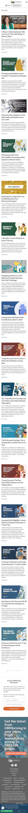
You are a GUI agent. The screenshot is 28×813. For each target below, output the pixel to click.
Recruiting (21, 778)
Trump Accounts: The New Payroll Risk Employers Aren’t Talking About (12, 482)
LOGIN (9, 5)
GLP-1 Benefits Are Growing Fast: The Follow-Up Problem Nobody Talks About (13, 400)
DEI (22, 788)
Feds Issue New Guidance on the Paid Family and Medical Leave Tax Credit (13, 117)
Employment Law (7, 778)
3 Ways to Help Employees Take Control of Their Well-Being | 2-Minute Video (13, 34)
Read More (4, 52)
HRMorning (16, 2)
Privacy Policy (10, 808)
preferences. (22, 804)
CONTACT (14, 775)
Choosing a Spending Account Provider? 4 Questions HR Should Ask (13, 75)
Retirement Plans (16, 788)
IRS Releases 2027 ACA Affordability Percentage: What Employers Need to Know (13, 157)
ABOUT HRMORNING (14, 768)
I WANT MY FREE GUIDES (16, 753)
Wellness (24, 784)
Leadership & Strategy (18, 782)
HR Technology (8, 782)
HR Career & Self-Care (18, 786)
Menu (4, 2)
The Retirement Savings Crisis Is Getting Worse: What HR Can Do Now (13, 442)
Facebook (12, 765)
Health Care (7, 788)
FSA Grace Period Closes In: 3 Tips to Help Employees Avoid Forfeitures (13, 645)
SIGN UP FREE (16, 5)
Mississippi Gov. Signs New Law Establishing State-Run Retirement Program (12, 198)
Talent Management (6, 780)
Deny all (19, 811)
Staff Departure (8, 786)
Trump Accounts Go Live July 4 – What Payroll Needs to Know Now (13, 360)
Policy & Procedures (15, 784)
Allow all (6, 811)
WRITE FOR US (14, 773)
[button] (3, 808)
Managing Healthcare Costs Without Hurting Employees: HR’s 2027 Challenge (12, 278)
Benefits (15, 778)
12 (18, 670)
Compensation (5, 784)
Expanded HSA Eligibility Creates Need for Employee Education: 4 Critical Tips (13, 522)
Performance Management (20, 780)
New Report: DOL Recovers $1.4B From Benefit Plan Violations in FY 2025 (14, 603)
